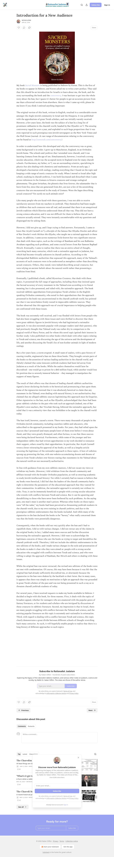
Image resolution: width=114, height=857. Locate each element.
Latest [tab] (25, 754)
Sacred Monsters (32, 85)
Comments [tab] (22, 726)
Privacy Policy (73, 798)
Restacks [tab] (31, 726)
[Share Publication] (86, 5)
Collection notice (71, 841)
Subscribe (96, 5)
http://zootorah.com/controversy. (47, 139)
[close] (78, 757)
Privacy (55, 841)
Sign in (107, 5)
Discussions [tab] (33, 754)
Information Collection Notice (56, 798)
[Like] (18, 27)
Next (91, 710)
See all (21, 807)
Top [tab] (19, 754)
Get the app (67, 847)
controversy (55, 95)
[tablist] (26, 726)
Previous (25, 710)
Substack (46, 852)
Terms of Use (67, 796)
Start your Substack (51, 847)
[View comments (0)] (24, 27)
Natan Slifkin (26, 20)
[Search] (81, 5)
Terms (62, 841)
